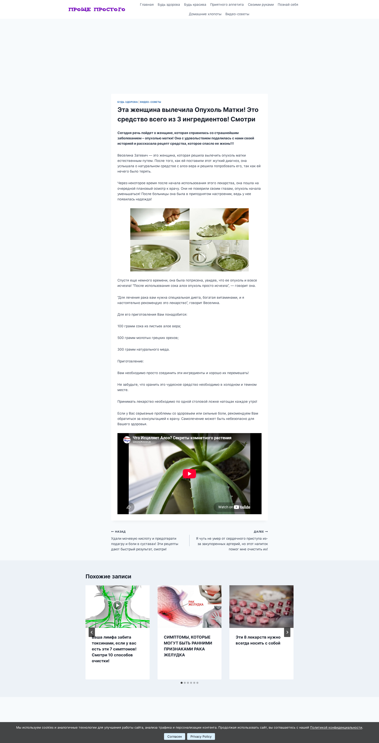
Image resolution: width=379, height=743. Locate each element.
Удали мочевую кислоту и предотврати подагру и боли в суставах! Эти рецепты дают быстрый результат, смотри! (144, 540)
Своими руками (261, 5)
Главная (147, 5)
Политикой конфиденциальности (336, 727)
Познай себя (288, 5)
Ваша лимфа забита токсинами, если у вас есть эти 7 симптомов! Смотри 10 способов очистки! (114, 649)
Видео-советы (237, 14)
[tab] (182, 683)
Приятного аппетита (227, 5)
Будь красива (195, 5)
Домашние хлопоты (205, 14)
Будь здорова (169, 5)
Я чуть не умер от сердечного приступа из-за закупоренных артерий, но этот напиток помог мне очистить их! (232, 540)
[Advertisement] (189, 48)
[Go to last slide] (92, 632)
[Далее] (287, 632)
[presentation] (117, 606)
